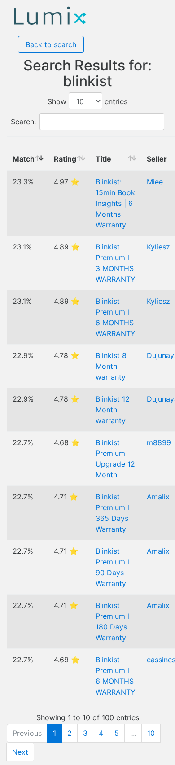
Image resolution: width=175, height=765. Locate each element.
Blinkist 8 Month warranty (111, 366)
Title (103, 158)
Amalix (158, 496)
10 (151, 733)
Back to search (51, 44)
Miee (155, 181)
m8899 (159, 442)
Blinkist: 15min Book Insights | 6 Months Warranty (115, 203)
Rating (65, 158)
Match (24, 158)
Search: (23, 121)
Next (20, 752)
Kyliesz (158, 246)
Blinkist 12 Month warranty (113, 409)
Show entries (87, 101)
